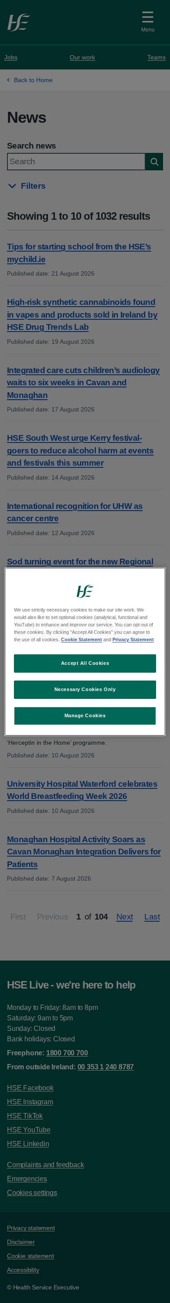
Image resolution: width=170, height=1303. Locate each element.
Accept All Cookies (85, 663)
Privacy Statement (133, 639)
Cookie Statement (81, 639)
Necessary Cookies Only (85, 689)
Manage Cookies (85, 715)
